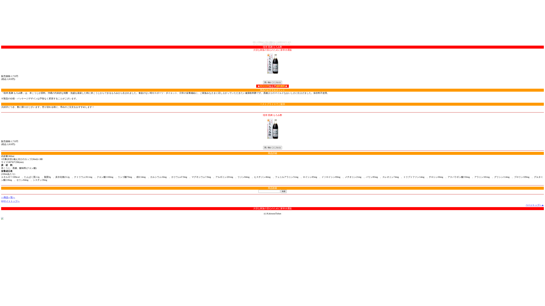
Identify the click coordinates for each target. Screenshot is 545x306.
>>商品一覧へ (8, 197)
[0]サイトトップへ (10, 201)
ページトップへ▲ (535, 205)
